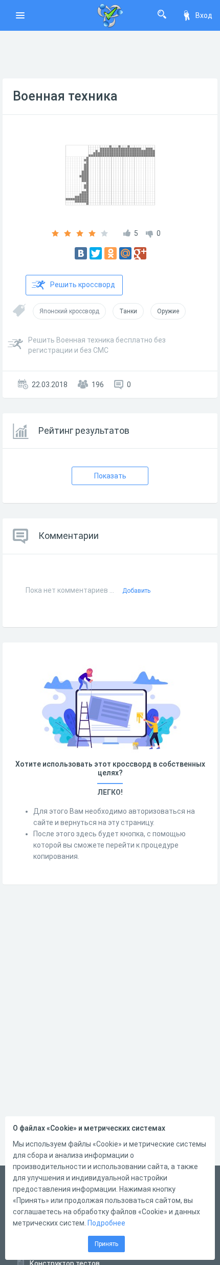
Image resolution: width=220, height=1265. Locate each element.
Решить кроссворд (82, 284)
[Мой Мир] (125, 253)
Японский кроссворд (69, 311)
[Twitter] (96, 253)
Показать (110, 476)
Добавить (136, 590)
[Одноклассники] (110, 253)
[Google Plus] (140, 253)
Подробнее (106, 1223)
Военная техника (65, 96)
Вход (203, 15)
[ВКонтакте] (81, 253)
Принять (106, 1244)
